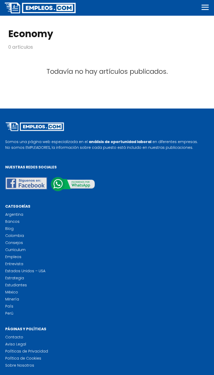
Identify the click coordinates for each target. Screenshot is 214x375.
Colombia (14, 235)
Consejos (14, 242)
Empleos (13, 256)
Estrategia (14, 278)
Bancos (12, 221)
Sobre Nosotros (19, 365)
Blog (9, 228)
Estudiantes (16, 285)
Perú (9, 313)
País (9, 306)
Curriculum (15, 249)
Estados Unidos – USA (25, 271)
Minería (12, 299)
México (11, 292)
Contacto (14, 337)
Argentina (14, 214)
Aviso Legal (15, 344)
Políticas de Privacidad (26, 351)
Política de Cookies (23, 358)
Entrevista (14, 263)
